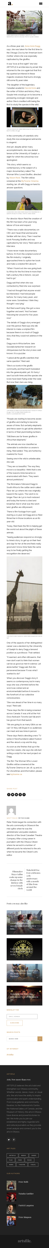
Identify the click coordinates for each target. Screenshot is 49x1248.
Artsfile (10, 1054)
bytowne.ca (16, 774)
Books (23, 1155)
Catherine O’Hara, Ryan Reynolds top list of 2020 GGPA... (21, 951)
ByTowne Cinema (29, 181)
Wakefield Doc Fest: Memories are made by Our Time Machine (24, 973)
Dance (34, 1155)
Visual (33, 1164)
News (11, 1164)
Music (29, 1160)
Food (20, 1160)
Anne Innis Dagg (32, 46)
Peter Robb (23, 818)
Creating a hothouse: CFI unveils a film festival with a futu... (23, 926)
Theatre (22, 1164)
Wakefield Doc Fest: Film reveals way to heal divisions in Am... (24, 997)
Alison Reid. (15, 178)
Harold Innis (30, 88)
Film (24, 28)
